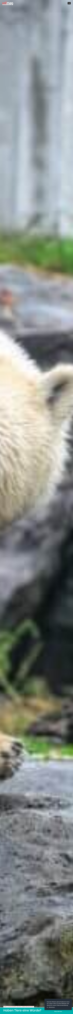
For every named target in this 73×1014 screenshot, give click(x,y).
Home (5, 1006)
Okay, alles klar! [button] (58, 1011)
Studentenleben (12, 1006)
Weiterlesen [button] (52, 1007)
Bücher (19, 1006)
